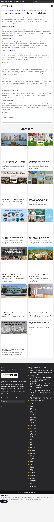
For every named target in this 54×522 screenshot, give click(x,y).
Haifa (31, 460)
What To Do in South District (33, 413)
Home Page (5, 11)
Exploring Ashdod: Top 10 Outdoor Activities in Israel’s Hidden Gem (38, 200)
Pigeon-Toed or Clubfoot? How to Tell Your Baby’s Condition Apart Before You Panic (43, 372)
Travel (31, 442)
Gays (31, 463)
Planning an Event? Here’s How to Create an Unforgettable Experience (44, 385)
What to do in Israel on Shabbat (38, 313)
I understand (3, 501)
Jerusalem (32, 450)
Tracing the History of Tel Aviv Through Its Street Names (13, 349)
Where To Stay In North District (33, 381)
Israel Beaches (32, 456)
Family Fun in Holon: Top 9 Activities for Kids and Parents (40, 275)
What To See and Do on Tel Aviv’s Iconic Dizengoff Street (13, 313)
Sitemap (3, 407)
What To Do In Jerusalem (33, 426)
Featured (32, 467)
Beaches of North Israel (32, 482)
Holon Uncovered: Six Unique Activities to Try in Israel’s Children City (13, 275)
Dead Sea (32, 471)
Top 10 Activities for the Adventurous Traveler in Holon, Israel (39, 238)
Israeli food (32, 453)
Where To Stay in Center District (32, 403)
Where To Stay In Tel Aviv (32, 372)
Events (31, 469)
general (31, 461)
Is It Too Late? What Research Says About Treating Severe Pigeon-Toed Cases (43, 379)
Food (31, 464)
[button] (52, 6)
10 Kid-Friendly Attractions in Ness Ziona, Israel (39, 162)
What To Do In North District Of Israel (33, 417)
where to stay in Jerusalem (33, 391)
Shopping (32, 446)
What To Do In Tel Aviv (22, 11)
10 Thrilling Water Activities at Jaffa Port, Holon (12, 238)
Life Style (32, 449)
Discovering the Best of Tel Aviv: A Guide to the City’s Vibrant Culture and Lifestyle (13, 162)
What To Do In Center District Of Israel (33, 437)
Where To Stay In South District (33, 377)
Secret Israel (6, 367)
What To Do (12, 11)
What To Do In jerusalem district (33, 422)
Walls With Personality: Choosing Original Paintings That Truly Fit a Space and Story (43, 399)
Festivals (32, 466)
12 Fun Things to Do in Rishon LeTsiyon (13, 199)
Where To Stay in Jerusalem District (32, 387)
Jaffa (31, 452)
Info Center (32, 458)
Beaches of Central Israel (33, 485)
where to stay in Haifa (33, 395)
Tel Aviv (31, 444)
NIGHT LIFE (32, 447)
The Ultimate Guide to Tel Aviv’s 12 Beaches (39, 323)
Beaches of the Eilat (32, 476)
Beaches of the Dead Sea (33, 479)
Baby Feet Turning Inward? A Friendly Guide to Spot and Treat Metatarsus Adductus (43, 392)
